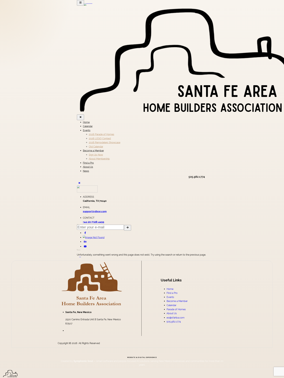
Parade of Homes (176, 309)
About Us (88, 166)
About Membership (99, 158)
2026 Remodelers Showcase (104, 142)
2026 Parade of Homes (101, 134)
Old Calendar (96, 146)
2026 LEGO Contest (100, 138)
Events (86, 130)
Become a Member (93, 150)
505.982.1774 (174, 321)
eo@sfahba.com (175, 317)
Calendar (88, 126)
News (86, 171)
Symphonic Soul (83, 361)
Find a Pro (88, 162)
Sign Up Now (96, 154)
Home (86, 122)
